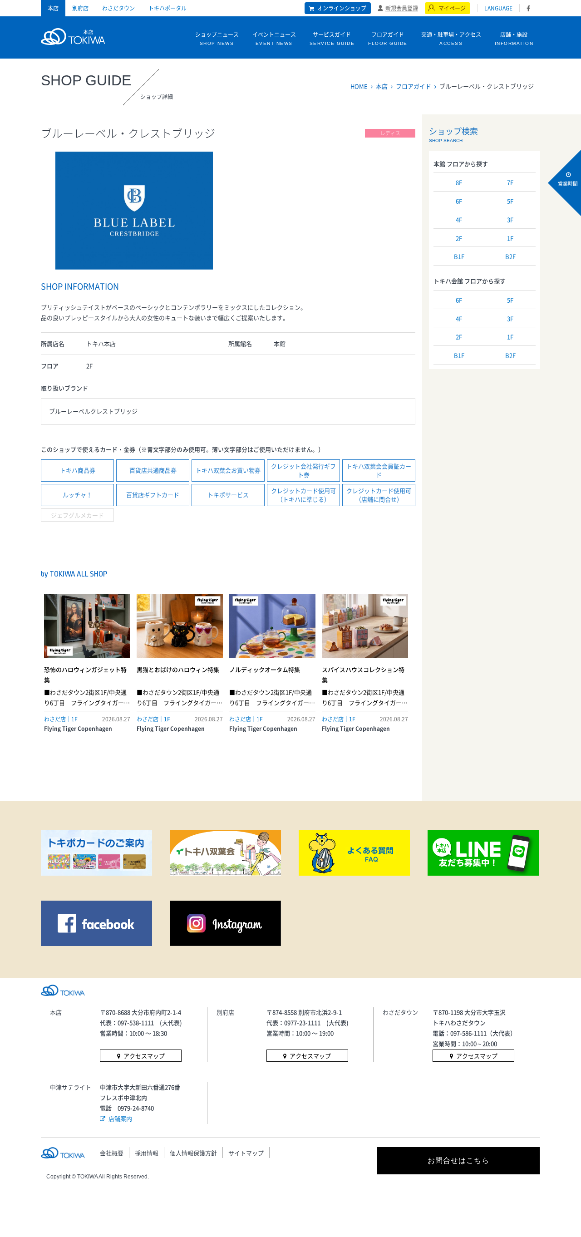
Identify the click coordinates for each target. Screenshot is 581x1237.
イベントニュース (274, 38)
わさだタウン (118, 8)
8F (459, 182)
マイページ (452, 8)
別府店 (80, 8)
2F (459, 238)
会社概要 (111, 1152)
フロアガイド (388, 38)
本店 (53, 8)
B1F (459, 256)
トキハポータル (167, 8)
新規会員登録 (401, 7)
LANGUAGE (498, 8)
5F (510, 201)
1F (510, 238)
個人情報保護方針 (193, 1152)
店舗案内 (120, 1118)
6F (459, 201)
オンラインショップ (341, 8)
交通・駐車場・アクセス (451, 38)
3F (510, 219)
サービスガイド (332, 38)
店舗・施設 (514, 38)
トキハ (73, 35)
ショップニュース (217, 38)
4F (459, 219)
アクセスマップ (144, 1055)
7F (510, 182)
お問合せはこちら (458, 1160)
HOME (359, 86)
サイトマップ (246, 1152)
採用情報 (146, 1152)
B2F (510, 256)
